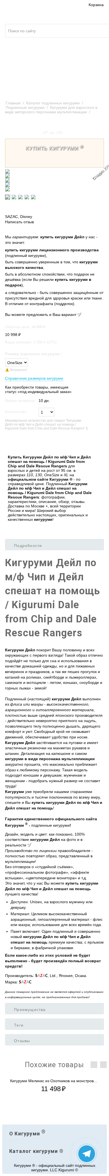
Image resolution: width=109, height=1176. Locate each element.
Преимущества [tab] (30, 1009)
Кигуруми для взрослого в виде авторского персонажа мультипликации (51, 109)
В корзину (17, 443)
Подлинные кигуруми (25, 107)
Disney (26, 216)
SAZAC (11, 216)
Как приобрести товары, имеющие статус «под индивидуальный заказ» (38, 389)
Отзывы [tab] (22, 1040)
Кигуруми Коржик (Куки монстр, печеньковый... (54, 1081)
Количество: (16, 411)
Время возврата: (20, 400)
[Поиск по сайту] (101, 27)
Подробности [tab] (28, 545)
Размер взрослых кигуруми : (33, 354)
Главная (13, 103)
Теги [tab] (18, 1025)
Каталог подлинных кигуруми (53, 103)
